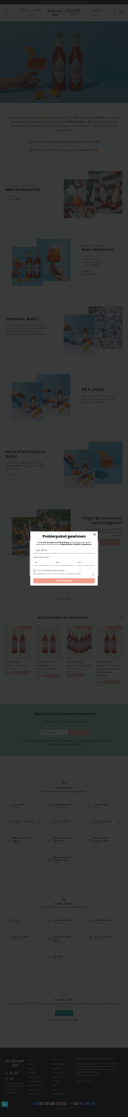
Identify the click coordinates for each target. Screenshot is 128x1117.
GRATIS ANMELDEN (64, 581)
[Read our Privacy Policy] (93, 574)
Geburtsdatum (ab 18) (41, 557)
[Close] (95, 534)
